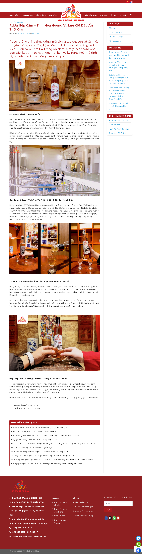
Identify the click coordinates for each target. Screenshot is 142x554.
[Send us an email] (110, 518)
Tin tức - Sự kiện (16, 22)
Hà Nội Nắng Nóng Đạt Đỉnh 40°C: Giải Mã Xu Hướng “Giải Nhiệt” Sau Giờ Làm (45, 436)
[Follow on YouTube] (118, 518)
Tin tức (52, 15)
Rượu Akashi (114, 125)
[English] (131, 1)
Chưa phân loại (115, 32)
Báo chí (112, 28)
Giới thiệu (13, 15)
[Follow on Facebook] (106, 518)
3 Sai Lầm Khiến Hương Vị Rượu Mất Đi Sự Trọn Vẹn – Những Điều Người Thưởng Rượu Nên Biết (119, 93)
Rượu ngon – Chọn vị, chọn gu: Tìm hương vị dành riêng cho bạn (119, 55)
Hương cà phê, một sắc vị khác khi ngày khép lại (119, 106)
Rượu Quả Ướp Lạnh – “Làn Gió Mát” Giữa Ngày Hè (33, 432)
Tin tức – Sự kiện (116, 37)
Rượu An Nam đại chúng (120, 129)
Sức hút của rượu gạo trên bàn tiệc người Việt (31, 448)
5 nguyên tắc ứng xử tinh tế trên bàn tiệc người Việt (34, 440)
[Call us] (114, 518)
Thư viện (103, 15)
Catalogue (28, 15)
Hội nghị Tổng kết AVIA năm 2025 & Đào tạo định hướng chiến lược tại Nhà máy (46, 464)
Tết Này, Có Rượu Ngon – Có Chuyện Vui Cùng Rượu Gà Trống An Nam (42, 456)
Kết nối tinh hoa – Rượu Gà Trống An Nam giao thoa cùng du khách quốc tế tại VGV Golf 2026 (53, 444)
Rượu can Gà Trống (117, 133)
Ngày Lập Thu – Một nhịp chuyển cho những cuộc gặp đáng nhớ (40, 427)
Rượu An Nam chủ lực (118, 120)
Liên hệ (123, 15)
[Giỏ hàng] (130, 15)
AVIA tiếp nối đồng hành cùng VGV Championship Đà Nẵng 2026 (39, 452)
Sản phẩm (40, 15)
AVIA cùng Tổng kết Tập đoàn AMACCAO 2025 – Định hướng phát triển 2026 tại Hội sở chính (52, 460)
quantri (35, 33)
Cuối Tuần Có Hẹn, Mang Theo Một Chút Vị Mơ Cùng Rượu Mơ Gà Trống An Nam (118, 79)
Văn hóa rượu (91, 15)
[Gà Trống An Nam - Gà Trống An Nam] (71, 12)
